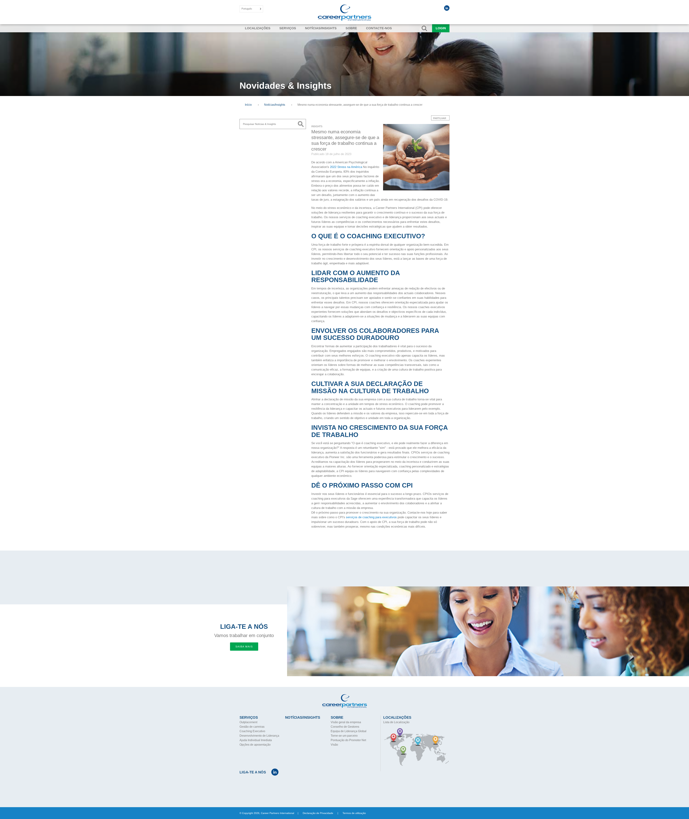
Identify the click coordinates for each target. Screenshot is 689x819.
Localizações (257, 28)
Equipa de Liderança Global (348, 731)
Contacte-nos (379, 28)
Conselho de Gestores (345, 726)
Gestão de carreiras (252, 726)
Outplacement (248, 722)
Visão (334, 744)
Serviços (287, 28)
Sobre (351, 28)
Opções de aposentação (255, 744)
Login (441, 28)
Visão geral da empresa (346, 722)
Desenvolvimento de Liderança (259, 735)
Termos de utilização (354, 813)
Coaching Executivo (252, 731)
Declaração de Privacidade (318, 813)
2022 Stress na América (345, 167)
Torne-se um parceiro (344, 735)
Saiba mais (244, 646)
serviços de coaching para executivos (371, 517)
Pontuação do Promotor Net (348, 740)
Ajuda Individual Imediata (256, 740)
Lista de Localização (396, 722)
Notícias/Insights (321, 28)
